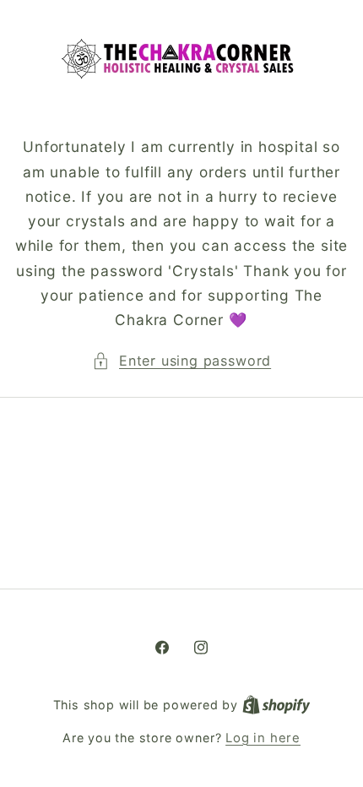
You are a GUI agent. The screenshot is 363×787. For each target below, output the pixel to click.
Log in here (263, 738)
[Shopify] (276, 705)
